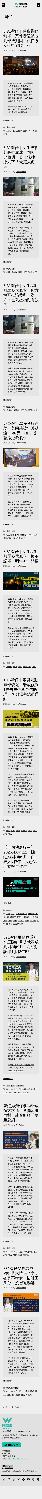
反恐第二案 (33, 914)
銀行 (23, 538)
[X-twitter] (18, 1479)
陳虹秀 (9, 924)
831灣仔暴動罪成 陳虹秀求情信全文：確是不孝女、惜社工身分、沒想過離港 (21, 1068)
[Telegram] (23, 1479)
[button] (3, 5)
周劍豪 (6, 917)
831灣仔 (14, 1089)
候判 (8, 831)
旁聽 (13, 831)
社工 (35, 1089)
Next (18, 1407)
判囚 (13, 131)
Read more (8, 120)
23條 (8, 914)
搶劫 (17, 535)
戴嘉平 (13, 917)
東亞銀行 (24, 535)
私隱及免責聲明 (8, 1456)
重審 (20, 1092)
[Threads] (13, 1479)
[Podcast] (33, 1479)
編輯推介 (20, 1086)
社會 (36, 535)
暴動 (25, 131)
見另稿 (28, 1233)
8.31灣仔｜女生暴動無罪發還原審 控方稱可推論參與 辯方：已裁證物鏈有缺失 (21, 295)
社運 (5, 134)
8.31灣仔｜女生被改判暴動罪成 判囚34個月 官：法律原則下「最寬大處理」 (20, 157)
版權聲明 (6, 1453)
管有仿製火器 (9, 538)
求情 (25, 1252)
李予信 (24, 831)
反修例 (19, 131)
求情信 (26, 1391)
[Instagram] (8, 1479)
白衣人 (21, 921)
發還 (35, 131)
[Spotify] (38, 1479)
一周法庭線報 (21, 914)
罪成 (10, 834)
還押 (18, 538)
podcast (9, 910)
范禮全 (33, 921)
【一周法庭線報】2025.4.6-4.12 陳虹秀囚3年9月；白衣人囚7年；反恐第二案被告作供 (20, 857)
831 (7, 1089)
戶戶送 (20, 917)
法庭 (8, 127)
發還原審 (29, 410)
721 (12, 914)
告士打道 (10, 535)
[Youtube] (28, 1479)
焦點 (13, 127)
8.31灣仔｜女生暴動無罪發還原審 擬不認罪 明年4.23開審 (21, 556)
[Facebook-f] (3, 1479)
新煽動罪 (27, 917)
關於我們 (6, 1451)
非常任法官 (18, 924)
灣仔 (30, 131)
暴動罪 (16, 410)
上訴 (8, 131)
